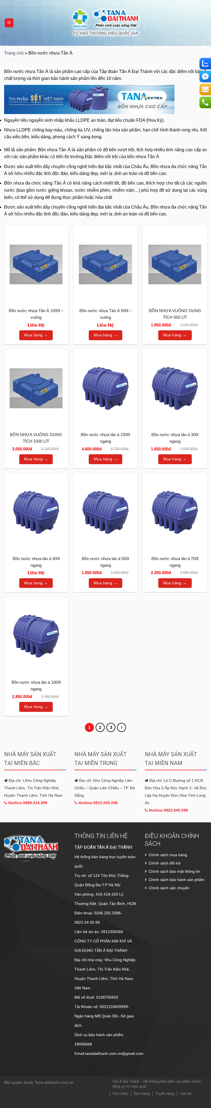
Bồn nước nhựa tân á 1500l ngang (105, 438)
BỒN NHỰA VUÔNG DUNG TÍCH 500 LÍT (175, 314)
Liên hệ (185, 1093)
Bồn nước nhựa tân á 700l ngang (174, 561)
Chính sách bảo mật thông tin (174, 871)
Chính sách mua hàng (168, 855)
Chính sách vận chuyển (169, 888)
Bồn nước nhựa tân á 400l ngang (36, 561)
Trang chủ (14, 53)
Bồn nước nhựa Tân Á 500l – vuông (105, 314)
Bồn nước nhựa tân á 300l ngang (174, 438)
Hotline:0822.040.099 (168, 810)
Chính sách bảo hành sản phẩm (176, 879)
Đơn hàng (142, 1093)
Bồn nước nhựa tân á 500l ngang (105, 561)
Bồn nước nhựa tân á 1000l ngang (36, 685)
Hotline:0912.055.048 (97, 803)
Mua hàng (33, 335)
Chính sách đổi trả (165, 863)
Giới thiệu (120, 1093)
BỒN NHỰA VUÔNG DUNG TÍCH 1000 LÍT (36, 438)
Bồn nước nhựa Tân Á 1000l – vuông (36, 314)
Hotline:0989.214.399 (27, 803)
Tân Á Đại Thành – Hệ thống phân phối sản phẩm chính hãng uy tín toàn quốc (156, 1083)
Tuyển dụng (165, 1093)
